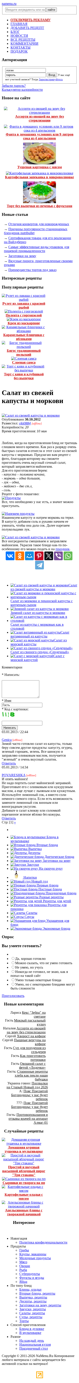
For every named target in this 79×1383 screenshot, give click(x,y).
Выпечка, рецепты (33, 1297)
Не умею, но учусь (29, 967)
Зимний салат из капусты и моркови (38, 613)
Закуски (32, 864)
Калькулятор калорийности (22, 89)
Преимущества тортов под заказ (32, 270)
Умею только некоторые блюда (38, 980)
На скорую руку (50, 868)
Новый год (39, 881)
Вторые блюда (47, 845)
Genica (7, 740)
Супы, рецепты (30, 1317)
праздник (63, 549)
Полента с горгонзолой (24, 315)
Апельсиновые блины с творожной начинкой (23, 1212)
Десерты (33, 853)
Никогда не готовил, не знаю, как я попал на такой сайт (39, 974)
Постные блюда (50, 889)
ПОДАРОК (19, 51)
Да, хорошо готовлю (30, 958)
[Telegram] (39, 565)
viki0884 (25, 423)
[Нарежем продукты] (18, 513)
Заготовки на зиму (22, 256)
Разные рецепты (51, 897)
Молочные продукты (35, 1258)
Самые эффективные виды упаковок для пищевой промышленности (36, 249)
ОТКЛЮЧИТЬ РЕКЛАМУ (30, 20)
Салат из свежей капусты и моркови (44, 587)
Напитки (30, 877)
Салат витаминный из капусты (40, 634)
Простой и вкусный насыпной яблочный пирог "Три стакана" (23, 1171)
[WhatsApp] (68, 555)
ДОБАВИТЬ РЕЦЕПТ (27, 28)
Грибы (24, 1250)
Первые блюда (47, 885)
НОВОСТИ (19, 36)
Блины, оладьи (30, 1289)
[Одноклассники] (19, 555)
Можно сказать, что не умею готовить (43, 963)
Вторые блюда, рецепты (37, 1293)
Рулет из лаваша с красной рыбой (23, 305)
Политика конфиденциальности (43, 1242)
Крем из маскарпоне (24, 323)
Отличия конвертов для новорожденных (38, 224)
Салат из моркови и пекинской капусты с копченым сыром (42, 603)
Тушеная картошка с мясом (39, 167)
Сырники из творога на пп (24, 1183)
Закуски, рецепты (32, 1309)
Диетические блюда (59, 857)
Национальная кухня (35, 1344)
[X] (48, 555)
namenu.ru (9, 3)
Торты (24, 1321)
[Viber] (58, 555)
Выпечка (34, 849)
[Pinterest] (39, 555)
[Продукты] (11, 498)
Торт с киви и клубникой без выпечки (24, 376)
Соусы (29, 917)
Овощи (24, 1266)
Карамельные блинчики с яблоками (23, 337)
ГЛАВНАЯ (19, 24)
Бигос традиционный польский (24, 352)
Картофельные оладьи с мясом (24, 1196)
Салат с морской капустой (38, 658)
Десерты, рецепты (33, 1301)
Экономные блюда (56, 928)
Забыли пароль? (14, 86)
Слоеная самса (24, 362)
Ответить (9, 763)
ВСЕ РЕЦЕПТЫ (23, 39)
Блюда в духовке (31, 1329)
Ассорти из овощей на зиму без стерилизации (39, 118)
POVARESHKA (13, 775)
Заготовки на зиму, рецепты (40, 1305)
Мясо (23, 1262)
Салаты (31, 913)
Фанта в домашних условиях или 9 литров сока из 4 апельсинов (40, 136)
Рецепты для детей (56, 901)
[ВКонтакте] (10, 555)
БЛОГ (15, 32)
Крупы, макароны (32, 1254)
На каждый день (31, 1340)
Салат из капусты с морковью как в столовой (37, 626)
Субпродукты (29, 1274)
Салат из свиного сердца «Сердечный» (40, 652)
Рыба (23, 1270)
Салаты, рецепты (32, 1313)
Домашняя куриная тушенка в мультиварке (24, 1149)
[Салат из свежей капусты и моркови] (31, 415)
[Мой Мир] (29, 555)
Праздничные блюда (60, 893)
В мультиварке (30, 1333)
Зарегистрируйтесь (51, 79)
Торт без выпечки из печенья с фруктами (39, 206)
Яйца (23, 1281)
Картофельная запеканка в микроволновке (39, 177)
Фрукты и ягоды (31, 1278)
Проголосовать (13, 996)
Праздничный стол (33, 1348)
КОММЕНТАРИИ (24, 43)
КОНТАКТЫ (21, 47)
